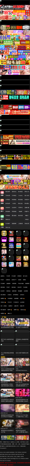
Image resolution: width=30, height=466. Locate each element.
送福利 (19, 279)
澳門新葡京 (15, 294)
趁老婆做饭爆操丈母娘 (7, 327)
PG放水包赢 (21, 283)
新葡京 (24, 279)
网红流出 (20, 203)
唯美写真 (20, 215)
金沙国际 (22, 302)
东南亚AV (27, 199)
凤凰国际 (14, 283)
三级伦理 (8, 195)
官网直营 (19, 276)
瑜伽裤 (20, 211)
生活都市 (8, 223)
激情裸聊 (16, 298)
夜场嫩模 (20, 291)
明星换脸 (14, 211)
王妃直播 (25, 287)
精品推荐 (8, 191)
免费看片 (10, 306)
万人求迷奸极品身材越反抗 (7, 353)
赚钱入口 (10, 313)
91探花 (14, 203)
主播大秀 (19, 287)
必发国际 (26, 291)
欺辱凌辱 (8, 203)
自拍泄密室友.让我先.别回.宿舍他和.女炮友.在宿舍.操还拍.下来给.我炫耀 (7, 386)
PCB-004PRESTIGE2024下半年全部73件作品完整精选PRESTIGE (22, 371)
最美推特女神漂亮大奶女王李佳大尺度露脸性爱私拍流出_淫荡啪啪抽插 (7, 417)
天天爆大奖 (16, 302)
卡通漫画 (8, 215)
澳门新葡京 (3, 294)
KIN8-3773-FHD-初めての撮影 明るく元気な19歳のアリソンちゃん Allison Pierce (22, 417)
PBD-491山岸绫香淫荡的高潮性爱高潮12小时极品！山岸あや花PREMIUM (22, 386)
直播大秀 (22, 306)
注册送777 (14, 279)
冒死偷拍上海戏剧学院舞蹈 (22, 340)
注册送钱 (8, 279)
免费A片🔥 (16, 309)
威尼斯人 (3, 276)
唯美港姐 (20, 199)
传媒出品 (8, 219)
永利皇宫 (22, 294)
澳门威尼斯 (3, 309)
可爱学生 (20, 207)
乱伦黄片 (3, 291)
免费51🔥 (22, 298)
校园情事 (14, 223)
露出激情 (14, 215)
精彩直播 (3, 287)
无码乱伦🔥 (3, 302)
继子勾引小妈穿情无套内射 (7, 340)
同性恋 (26, 219)
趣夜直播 (14, 291)
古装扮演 (8, 207)
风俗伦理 (27, 223)
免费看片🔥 (3, 298)
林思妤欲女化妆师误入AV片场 (7, 431)
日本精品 (14, 195)
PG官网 (8, 276)
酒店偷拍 (14, 287)
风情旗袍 (8, 211)
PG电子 (2, 279)
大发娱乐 (10, 294)
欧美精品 (20, 191)
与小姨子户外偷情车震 (22, 327)
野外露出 (27, 203)
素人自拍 (27, 195)
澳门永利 (25, 276)
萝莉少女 (27, 191)
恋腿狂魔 (27, 207)
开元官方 (10, 302)
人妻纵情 (20, 223)
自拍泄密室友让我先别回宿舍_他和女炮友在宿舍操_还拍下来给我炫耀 (7, 402)
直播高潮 (27, 283)
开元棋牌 (14, 276)
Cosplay (20, 195)
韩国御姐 (14, 199)
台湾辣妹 (8, 199)
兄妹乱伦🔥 (23, 309)
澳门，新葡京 (4, 306)
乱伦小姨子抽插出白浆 (22, 353)
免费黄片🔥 (3, 313)
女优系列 (14, 207)
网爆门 (26, 215)
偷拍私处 (8, 291)
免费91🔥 (10, 309)
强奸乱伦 (14, 191)
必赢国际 (8, 283)
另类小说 (8, 227)
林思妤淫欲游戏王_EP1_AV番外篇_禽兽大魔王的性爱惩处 (22, 432)
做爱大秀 (16, 306)
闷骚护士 (27, 211)
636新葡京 (10, 298)
